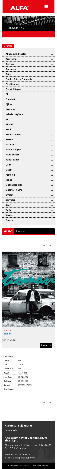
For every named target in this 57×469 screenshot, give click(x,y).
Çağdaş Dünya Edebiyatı (19, 79)
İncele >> (46, 345)
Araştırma (11, 58)
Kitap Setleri (12, 154)
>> (50, 245)
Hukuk (9, 139)
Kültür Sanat (12, 159)
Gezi (8, 119)
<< (43, 245)
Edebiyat (10, 99)
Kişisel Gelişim (13, 149)
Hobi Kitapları (13, 134)
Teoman (6, 330)
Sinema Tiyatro (14, 189)
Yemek (9, 220)
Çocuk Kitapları (14, 89)
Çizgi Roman (12, 84)
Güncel (9, 124)
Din (7, 94)
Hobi (8, 129)
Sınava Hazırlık (14, 184)
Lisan (8, 164)
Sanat (9, 179)
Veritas (9, 214)
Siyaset (9, 194)
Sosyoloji (10, 199)
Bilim (8, 74)
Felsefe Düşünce (14, 114)
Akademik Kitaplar (16, 53)
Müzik (9, 169)
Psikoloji (10, 174)
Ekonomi (10, 109)
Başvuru (10, 63)
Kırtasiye (10, 144)
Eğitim (9, 104)
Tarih (8, 209)
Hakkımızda (11, 430)
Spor (8, 204)
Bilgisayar (11, 68)
